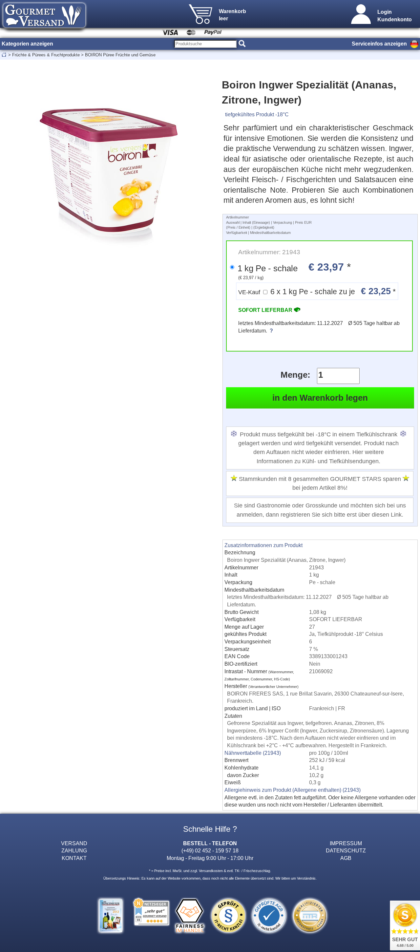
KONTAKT (74, 858)
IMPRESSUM (346, 843)
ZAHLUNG (74, 850)
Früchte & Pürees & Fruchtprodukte (46, 54)
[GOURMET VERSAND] (44, 31)
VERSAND (74, 843)
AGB (345, 858)
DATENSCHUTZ (346, 850)
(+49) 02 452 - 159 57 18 (210, 850)
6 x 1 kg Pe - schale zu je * (317, 291)
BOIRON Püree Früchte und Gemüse (120, 54)
